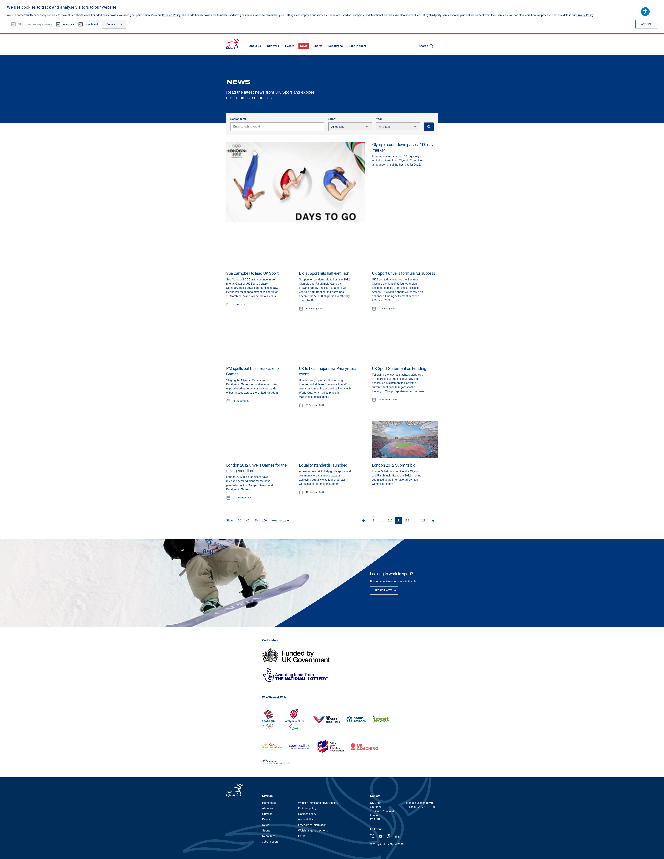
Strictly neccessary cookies (35, 24)
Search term (238, 118)
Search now (383, 590)
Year (379, 118)
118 (423, 520)
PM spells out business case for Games (253, 371)
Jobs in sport (357, 46)
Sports (317, 46)
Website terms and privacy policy (318, 802)
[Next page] (434, 521)
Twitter (372, 836)
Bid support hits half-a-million (324, 273)
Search (423, 45)
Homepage (232, 43)
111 (398, 520)
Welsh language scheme (313, 830)
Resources (335, 46)
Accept (646, 24)
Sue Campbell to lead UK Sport (252, 273)
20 (239, 520)
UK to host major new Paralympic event (327, 371)
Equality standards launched (323, 465)
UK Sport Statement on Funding (399, 368)
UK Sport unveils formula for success (403, 273)
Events (289, 46)
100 (264, 520)
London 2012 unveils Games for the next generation (256, 468)
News (303, 46)
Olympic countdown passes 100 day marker (402, 147)
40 (247, 520)
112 (406, 520)
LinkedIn (397, 836)
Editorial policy (307, 808)
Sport (331, 118)
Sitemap (267, 795)
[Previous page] (362, 521)
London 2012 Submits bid (394, 465)
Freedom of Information (312, 825)
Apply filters (429, 126)
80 (256, 520)
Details (110, 24)
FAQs (301, 836)
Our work (273, 46)
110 (390, 520)
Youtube (380, 836)
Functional (91, 24)
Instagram (389, 836)
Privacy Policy (584, 15)
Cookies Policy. (171, 15)
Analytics (68, 24)
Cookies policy (307, 813)
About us (255, 46)
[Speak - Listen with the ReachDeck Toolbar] (645, 11)
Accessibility (305, 819)
